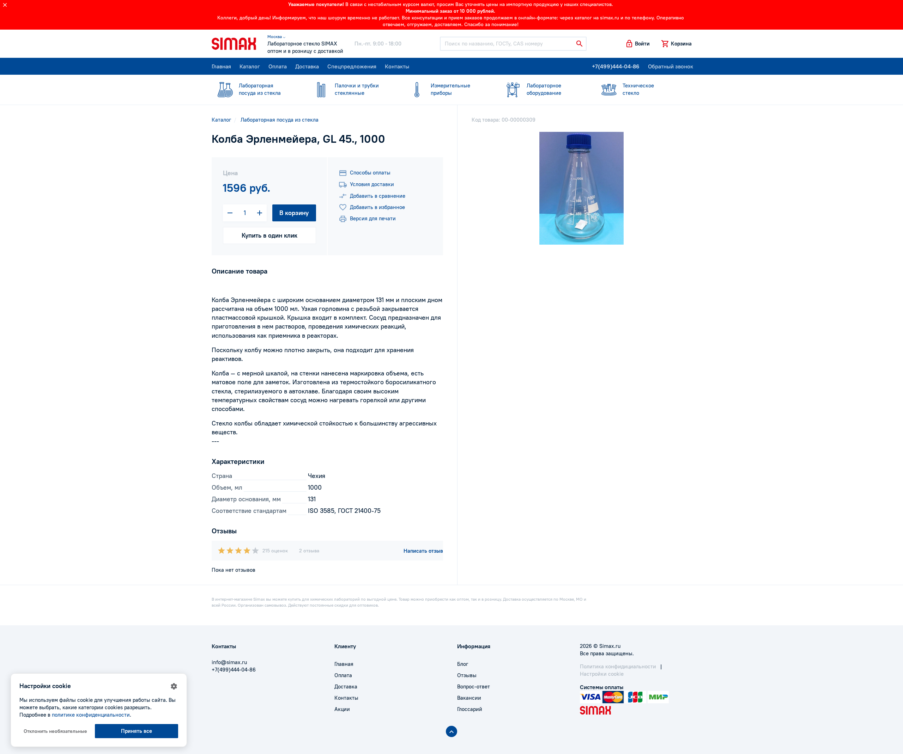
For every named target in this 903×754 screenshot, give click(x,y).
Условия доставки (372, 184)
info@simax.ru (229, 662)
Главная (221, 66)
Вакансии (469, 697)
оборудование (544, 89)
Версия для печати (373, 218)
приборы (450, 89)
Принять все (136, 731)
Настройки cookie (602, 673)
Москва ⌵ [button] (276, 36)
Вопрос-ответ (473, 686)
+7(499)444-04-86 (616, 66)
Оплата (277, 66)
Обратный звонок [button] (670, 66)
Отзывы (467, 675)
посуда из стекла (260, 89)
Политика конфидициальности (618, 666)
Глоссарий (469, 709)
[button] (637, 44)
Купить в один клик (269, 235)
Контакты (397, 66)
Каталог (250, 66)
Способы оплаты (370, 172)
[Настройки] (174, 686)
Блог (462, 664)
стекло (638, 89)
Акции (342, 709)
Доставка (307, 66)
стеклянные (357, 89)
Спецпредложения (351, 66)
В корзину (294, 213)
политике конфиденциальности (91, 714)
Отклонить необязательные (55, 731)
